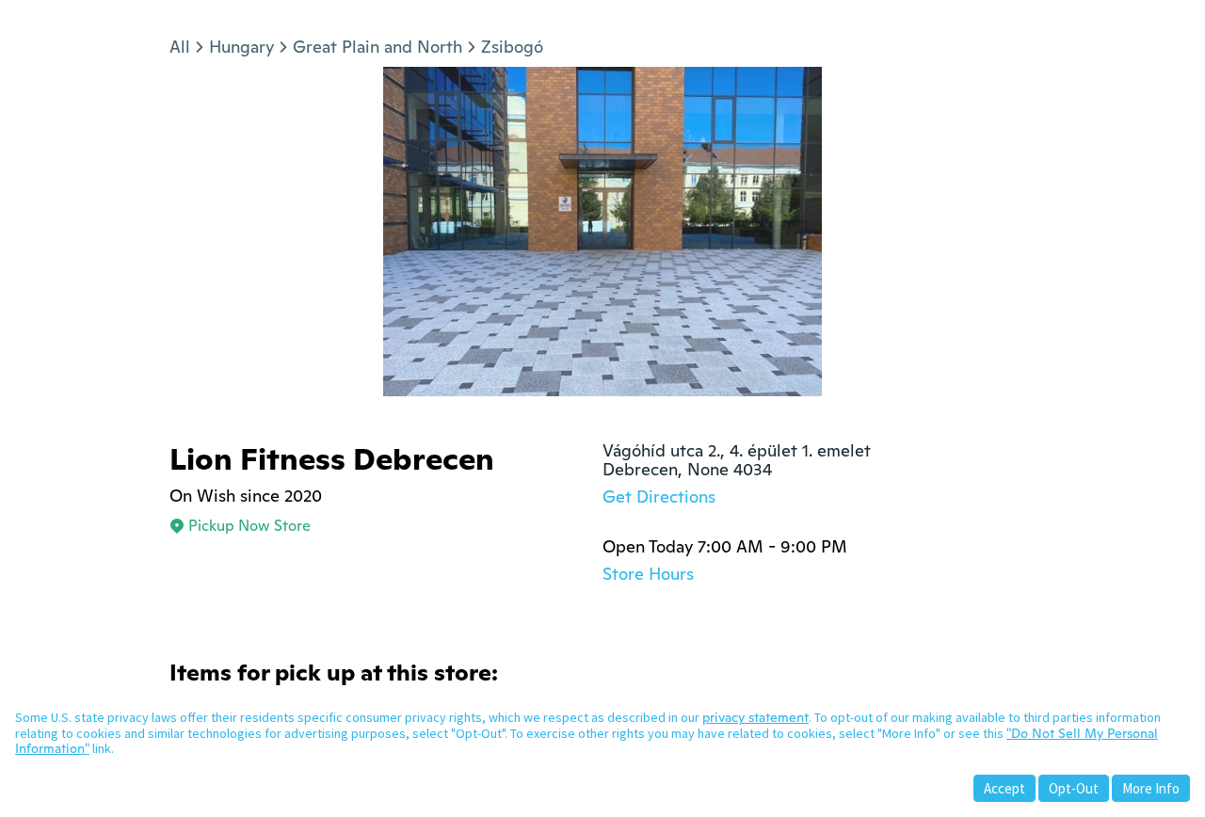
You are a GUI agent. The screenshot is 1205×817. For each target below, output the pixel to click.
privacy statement (755, 717)
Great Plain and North (377, 46)
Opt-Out (1074, 788)
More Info (1151, 788)
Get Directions (658, 496)
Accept (1004, 788)
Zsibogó (512, 46)
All (179, 46)
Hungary (241, 46)
